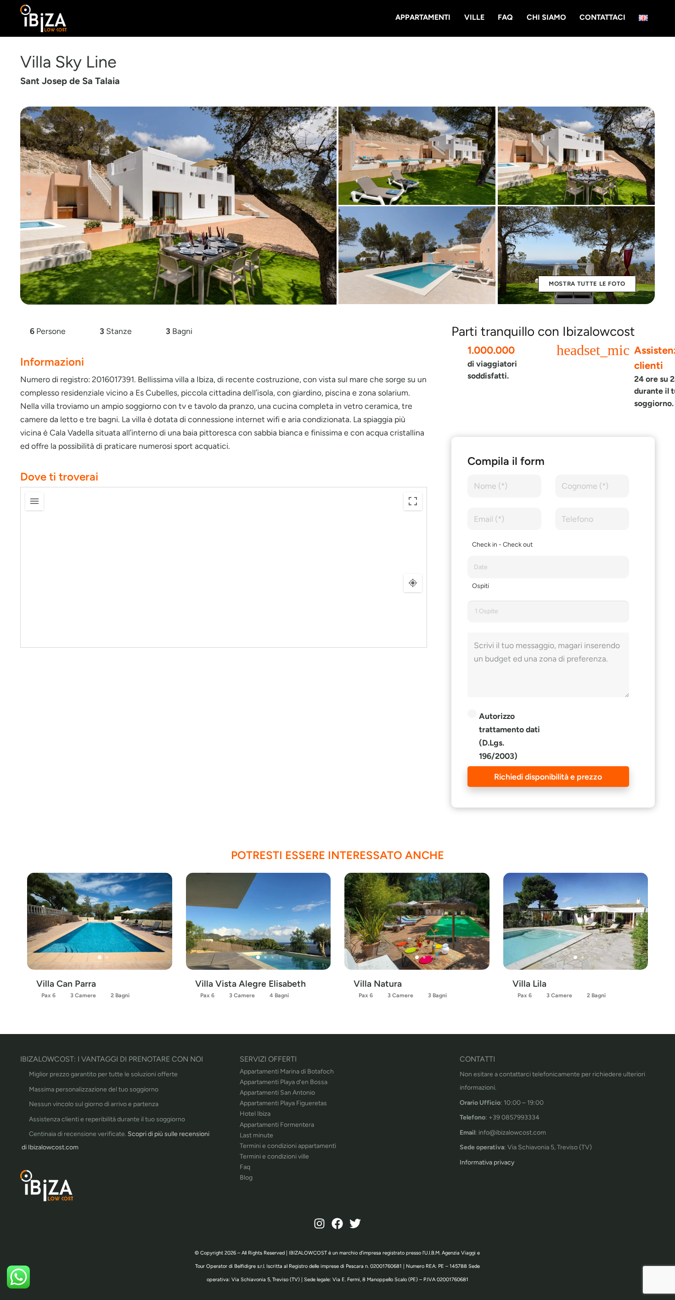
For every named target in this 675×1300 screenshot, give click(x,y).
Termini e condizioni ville (274, 1156)
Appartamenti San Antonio (277, 1093)
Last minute (256, 1135)
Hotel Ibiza (255, 1114)
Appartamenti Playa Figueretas (283, 1103)
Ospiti (480, 586)
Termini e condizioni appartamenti (288, 1146)
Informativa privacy (487, 1162)
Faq (245, 1167)
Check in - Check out (502, 544)
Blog (246, 1177)
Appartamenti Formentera (277, 1125)
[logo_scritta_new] (43, 18)
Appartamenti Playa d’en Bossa (283, 1082)
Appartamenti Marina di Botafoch (287, 1071)
